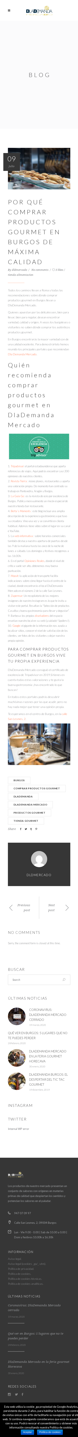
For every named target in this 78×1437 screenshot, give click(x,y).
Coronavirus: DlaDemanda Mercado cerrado (47, 1014)
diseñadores (42, 615)
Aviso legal (14, 1258)
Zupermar (16, 595)
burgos (19, 780)
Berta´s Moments (21, 511)
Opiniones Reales (34, 561)
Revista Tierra (19, 481)
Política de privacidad (20, 1268)
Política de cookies (19, 1273)
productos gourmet (30, 812)
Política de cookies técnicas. (25, 1278)
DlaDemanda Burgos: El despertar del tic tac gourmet (48, 1079)
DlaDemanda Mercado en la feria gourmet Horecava (47, 1056)
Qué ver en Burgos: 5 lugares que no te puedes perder (35, 1336)
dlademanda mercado (30, 804)
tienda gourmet (26, 820)
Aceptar (27, 1432)
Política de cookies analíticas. (25, 1283)
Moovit (14, 575)
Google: (16, 625)
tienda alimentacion (20, 274)
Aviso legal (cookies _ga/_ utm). (27, 1263)
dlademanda (23, 796)
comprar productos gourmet (37, 788)
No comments (40, 269)
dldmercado (20, 269)
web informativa (23, 536)
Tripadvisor (17, 466)
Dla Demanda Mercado (22, 354)
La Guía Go (18, 496)
